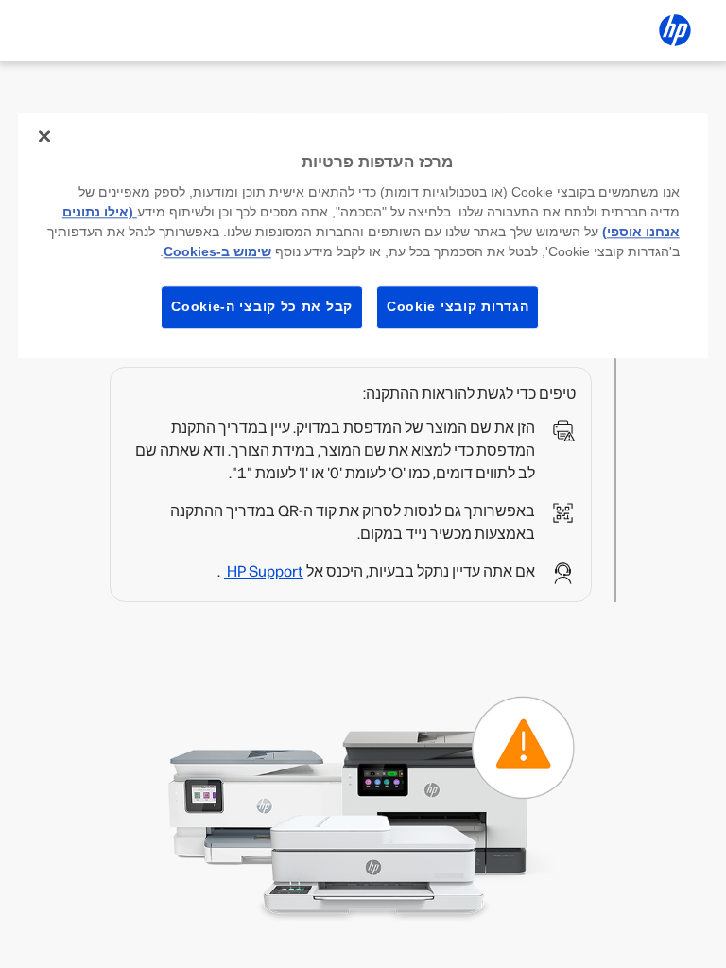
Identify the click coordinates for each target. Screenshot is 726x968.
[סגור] (44, 136)
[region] (363, 235)
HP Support (263, 571)
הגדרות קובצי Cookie (457, 306)
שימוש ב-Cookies (217, 251)
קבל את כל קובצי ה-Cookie (262, 306)
